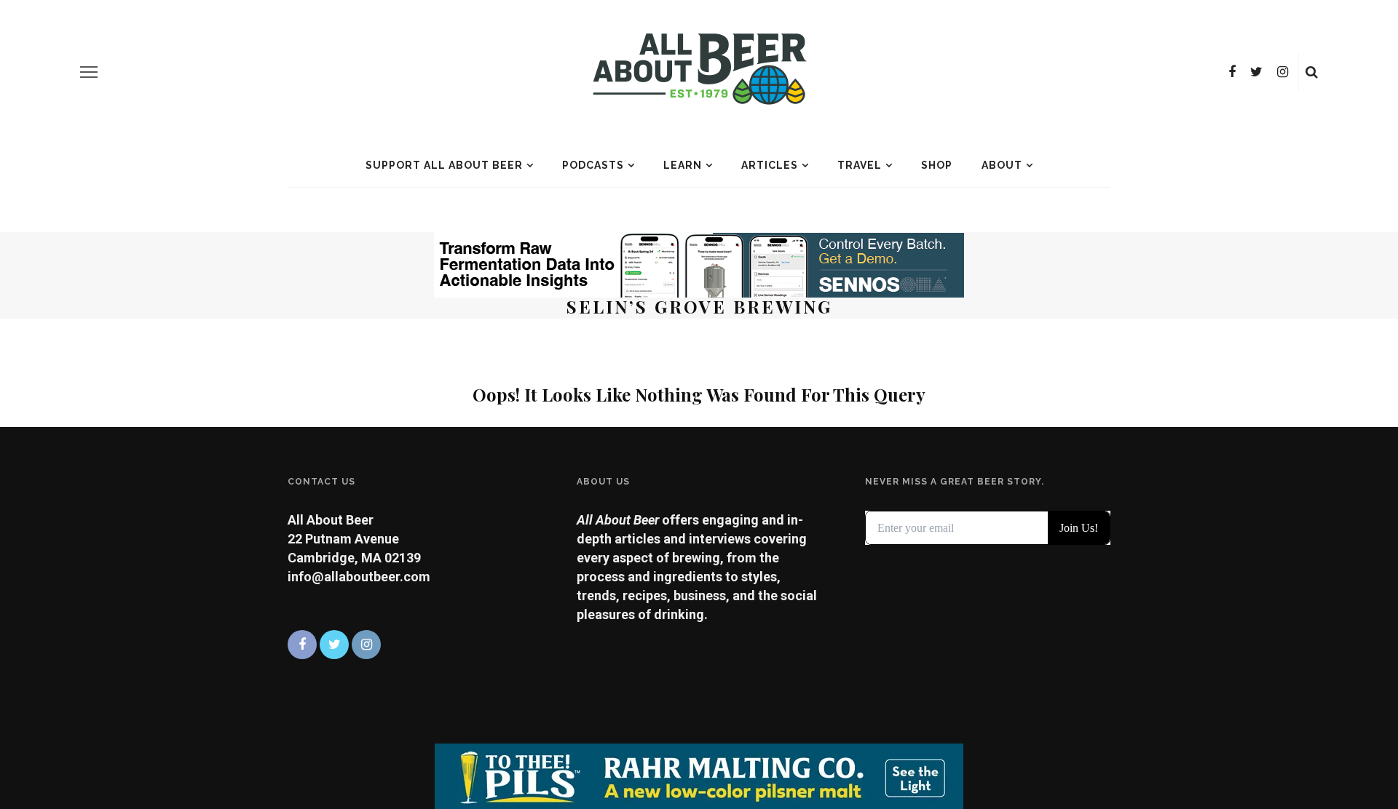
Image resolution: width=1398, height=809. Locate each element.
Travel (859, 165)
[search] (1311, 72)
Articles (769, 165)
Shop (936, 165)
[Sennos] (699, 263)
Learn (682, 165)
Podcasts (593, 165)
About (1002, 165)
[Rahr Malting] (699, 775)
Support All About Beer (444, 165)
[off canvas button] (89, 72)
